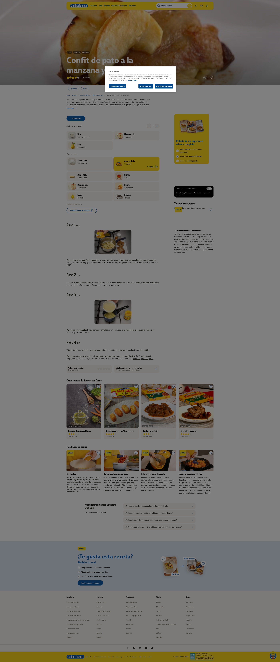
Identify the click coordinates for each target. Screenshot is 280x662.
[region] (140, 79)
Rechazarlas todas (146, 86)
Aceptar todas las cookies (164, 86)
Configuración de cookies (117, 86)
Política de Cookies (132, 80)
